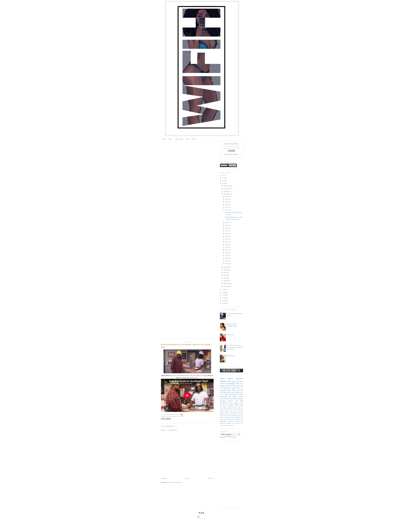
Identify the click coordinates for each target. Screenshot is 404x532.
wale (239, 407)
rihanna (240, 398)
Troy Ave (240, 388)
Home (163, 139)
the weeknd (236, 423)
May (225, 275)
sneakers (230, 401)
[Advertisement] (231, 473)
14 (223, 289)
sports (241, 381)
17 (223, 178)
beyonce (231, 409)
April (225, 278)
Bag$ (241, 401)
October (226, 191)
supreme (226, 425)
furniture (236, 405)
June (225, 272)
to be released (225, 394)
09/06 (227, 253)
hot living (239, 390)
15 (223, 183)
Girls (187, 139)
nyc (242, 392)
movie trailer (235, 417)
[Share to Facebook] (168, 419)
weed (221, 392)
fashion (228, 381)
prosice (241, 419)
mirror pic (223, 383)
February (226, 283)
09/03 (227, 261)
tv (178, 416)
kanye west (230, 392)
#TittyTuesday (229, 335)
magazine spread (238, 403)
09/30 (227, 196)
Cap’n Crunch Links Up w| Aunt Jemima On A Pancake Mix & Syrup (234, 347)
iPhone (227, 398)
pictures (239, 378)
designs (222, 386)
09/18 (227, 228)
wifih (234, 415)
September (227, 194)
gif (230, 396)
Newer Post (164, 478)
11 (223, 298)
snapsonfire (237, 421)
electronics (231, 407)
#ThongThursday (230, 356)
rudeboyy (229, 423)
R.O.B (236, 419)
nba (238, 386)
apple (241, 405)
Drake (234, 390)
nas (236, 407)
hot (225, 392)
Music (170, 139)
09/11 (227, 239)
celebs (169, 416)
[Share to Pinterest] (170, 419)
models (240, 396)
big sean (233, 411)
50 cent (226, 417)
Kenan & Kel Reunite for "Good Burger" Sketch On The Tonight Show (186, 345)
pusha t (227, 413)
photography (232, 383)
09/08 (227, 247)
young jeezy (233, 413)
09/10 (227, 242)
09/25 (227, 207)
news (241, 383)
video (182, 416)
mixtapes (237, 392)
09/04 (227, 258)
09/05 (227, 255)
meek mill (240, 409)
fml (238, 383)
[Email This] (162, 419)
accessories (240, 411)
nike (230, 417)
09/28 (227, 202)
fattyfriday (223, 401)
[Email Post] (181, 414)
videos (222, 381)
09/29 (227, 199)
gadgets (222, 413)
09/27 (227, 204)
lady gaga (240, 413)
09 (223, 303)
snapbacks (230, 421)
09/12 (227, 236)
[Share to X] (166, 419)
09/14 (227, 233)
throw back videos (229, 419)
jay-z (241, 394)
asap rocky (239, 415)
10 (223, 300)
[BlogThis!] (164, 419)
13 (223, 292)
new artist (223, 405)
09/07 (227, 250)
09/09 (227, 244)
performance (235, 394)
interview (229, 386)
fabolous (226, 409)
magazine (223, 390)
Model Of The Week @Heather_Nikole (231, 325)
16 (223, 181)
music (230, 378)
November (227, 188)
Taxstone (225, 415)
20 (223, 175)
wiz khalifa (223, 407)
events (222, 398)
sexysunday (230, 405)
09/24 (227, 210)
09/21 (227, 223)
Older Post (211, 478)
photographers (223, 421)
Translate (233, 437)
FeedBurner (235, 154)
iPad (235, 409)
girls (233, 381)
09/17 (227, 231)
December (227, 186)
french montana (224, 411)
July (225, 270)
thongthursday (224, 403)
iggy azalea (231, 425)
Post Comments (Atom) (175, 482)
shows (174, 416)
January (226, 286)
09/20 (227, 225)
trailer (230, 415)
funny (235, 386)
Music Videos (179, 139)
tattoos (234, 396)
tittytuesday (223, 396)
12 (223, 295)
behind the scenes (229, 388)
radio (221, 415)
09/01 (227, 264)
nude (236, 401)
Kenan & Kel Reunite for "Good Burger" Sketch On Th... (234, 218)
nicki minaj (233, 398)
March (226, 281)
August (226, 267)
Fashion (194, 139)
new (237, 381)
